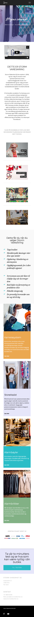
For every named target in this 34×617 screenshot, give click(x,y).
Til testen (17, 567)
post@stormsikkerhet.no (14, 597)
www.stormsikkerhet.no (10, 599)
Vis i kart (6, 585)
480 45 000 (9, 595)
